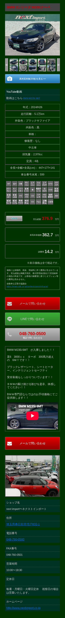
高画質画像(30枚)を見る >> (32, 79)
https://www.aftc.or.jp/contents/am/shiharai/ (27, 286)
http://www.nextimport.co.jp (23, 607)
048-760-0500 (15, 539)
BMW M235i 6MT (31, 98)
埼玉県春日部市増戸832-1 (23, 524)
